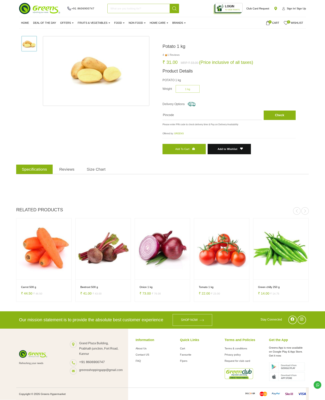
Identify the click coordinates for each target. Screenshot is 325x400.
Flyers (183, 360)
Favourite (185, 354)
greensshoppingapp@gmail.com (100, 370)
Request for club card (237, 360)
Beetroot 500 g (55, 287)
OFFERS (66, 22)
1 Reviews (173, 54)
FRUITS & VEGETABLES (93, 22)
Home (25, 22)
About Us (141, 348)
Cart (182, 348)
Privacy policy (233, 354)
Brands (178, 22)
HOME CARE (158, 22)
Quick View (21, 274)
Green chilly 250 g (235, 287)
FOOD (118, 22)
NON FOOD (136, 22)
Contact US (142, 354)
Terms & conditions (236, 348)
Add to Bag (54, 274)
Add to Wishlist (228, 148)
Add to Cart (182, 148)
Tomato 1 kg (172, 287)
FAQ (138, 360)
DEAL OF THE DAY (44, 22)
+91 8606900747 (82, 8)
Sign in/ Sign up (296, 8)
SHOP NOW (189, 319)
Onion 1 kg (112, 287)
